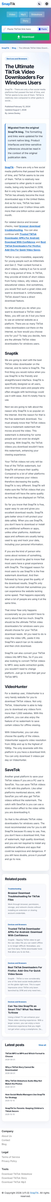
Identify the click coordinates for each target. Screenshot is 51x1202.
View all (42, 1045)
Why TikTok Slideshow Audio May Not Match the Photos (23, 1082)
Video (12, 14)
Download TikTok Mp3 (14, 1182)
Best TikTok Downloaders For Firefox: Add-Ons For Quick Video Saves (25, 246)
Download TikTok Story (14, 1178)
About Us (7, 1136)
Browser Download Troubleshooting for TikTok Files (24, 896)
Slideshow (36, 14)
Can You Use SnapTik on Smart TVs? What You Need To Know (24, 1009)
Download (28, 36)
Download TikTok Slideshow (17, 1174)
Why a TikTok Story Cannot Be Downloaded (19, 1068)
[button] (39, 3)
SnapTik (5, 48)
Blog (14, 48)
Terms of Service (11, 1157)
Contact (6, 1140)
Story (25, 20)
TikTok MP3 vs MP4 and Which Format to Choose (25, 1054)
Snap (8, 4)
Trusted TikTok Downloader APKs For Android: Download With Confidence (22, 238)
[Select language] (46, 3)
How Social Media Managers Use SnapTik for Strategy (25, 1096)
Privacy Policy (9, 1161)
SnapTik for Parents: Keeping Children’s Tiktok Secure (24, 1109)
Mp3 (23, 14)
